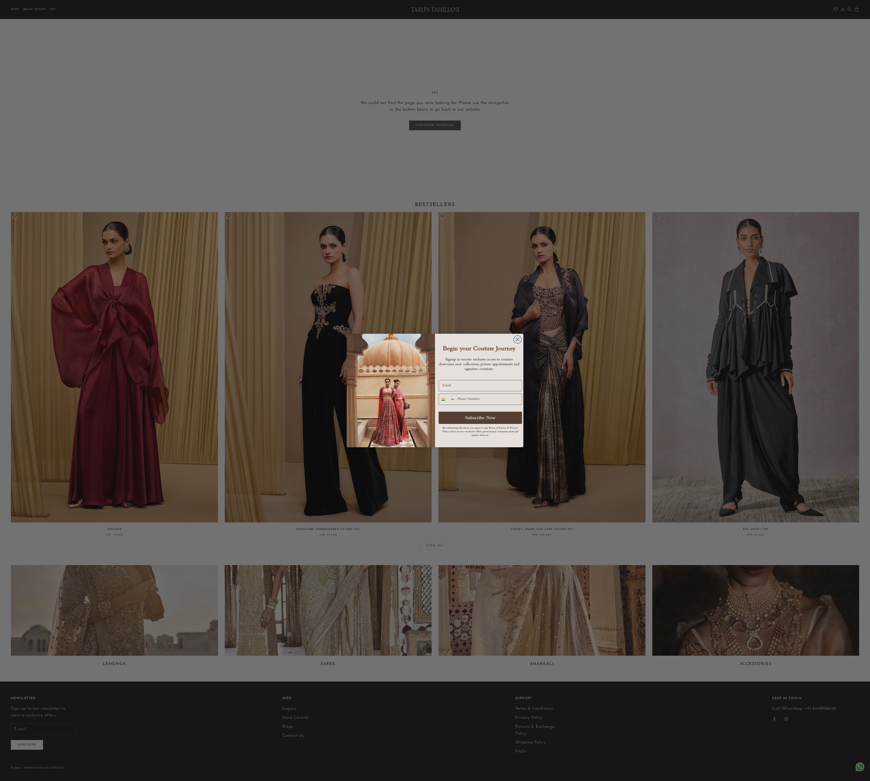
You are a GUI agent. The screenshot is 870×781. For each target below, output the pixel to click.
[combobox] (447, 399)
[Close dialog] (518, 339)
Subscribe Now (480, 418)
